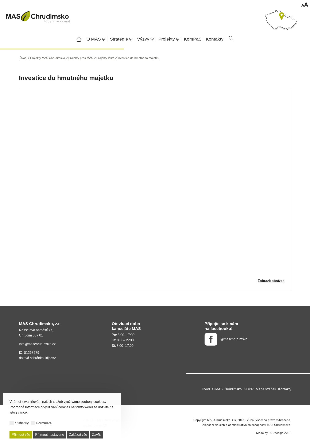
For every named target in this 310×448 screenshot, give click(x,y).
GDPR (249, 389)
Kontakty (284, 389)
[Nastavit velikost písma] (304, 5)
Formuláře (44, 423)
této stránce (18, 412)
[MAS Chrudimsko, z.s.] (38, 16)
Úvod (23, 58)
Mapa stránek (266, 389)
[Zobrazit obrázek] (155, 189)
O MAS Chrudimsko (227, 389)
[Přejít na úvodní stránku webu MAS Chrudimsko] (79, 39)
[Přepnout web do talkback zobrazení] (294, 5)
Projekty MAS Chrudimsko (47, 58)
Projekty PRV (105, 58)
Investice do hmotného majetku (138, 58)
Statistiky (22, 423)
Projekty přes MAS (80, 58)
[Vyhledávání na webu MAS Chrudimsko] (231, 39)
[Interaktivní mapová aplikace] (281, 21)
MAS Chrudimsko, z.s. (222, 420)
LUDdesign (276, 432)
